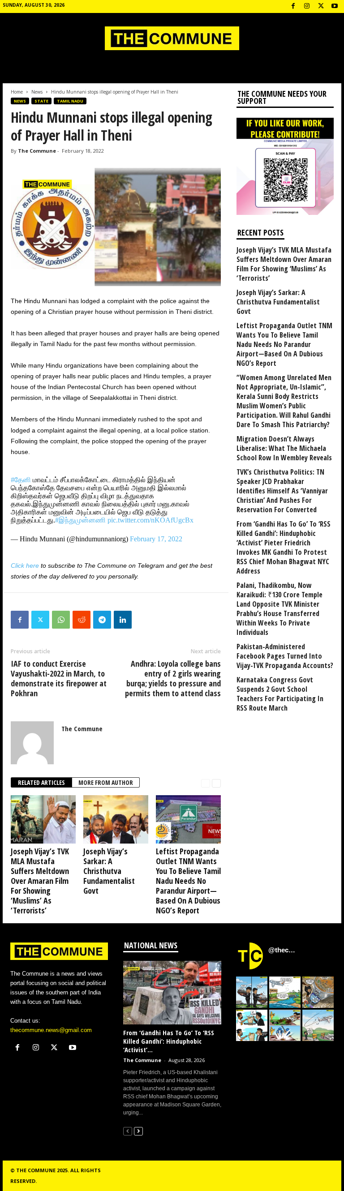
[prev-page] (205, 783)
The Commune (37, 150)
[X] (320, 6)
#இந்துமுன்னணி (80, 520)
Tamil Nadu (70, 101)
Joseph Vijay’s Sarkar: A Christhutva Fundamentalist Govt (109, 871)
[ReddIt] (81, 620)
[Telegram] (102, 620)
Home (17, 92)
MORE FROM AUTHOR (105, 782)
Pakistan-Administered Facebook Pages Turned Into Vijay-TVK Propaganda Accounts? (284, 656)
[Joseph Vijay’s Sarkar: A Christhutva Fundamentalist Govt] (115, 819)
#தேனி (21, 480)
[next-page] (216, 783)
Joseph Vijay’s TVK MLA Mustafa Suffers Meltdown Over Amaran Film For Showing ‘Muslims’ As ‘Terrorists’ (40, 881)
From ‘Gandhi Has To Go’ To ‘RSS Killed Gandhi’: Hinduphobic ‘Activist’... (168, 1041)
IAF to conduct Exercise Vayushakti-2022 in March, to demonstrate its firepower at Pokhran (59, 678)
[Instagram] (306, 6)
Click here (25, 565)
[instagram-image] (251, 992)
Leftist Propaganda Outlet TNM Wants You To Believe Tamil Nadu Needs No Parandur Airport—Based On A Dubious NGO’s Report (188, 881)
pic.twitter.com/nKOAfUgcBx (151, 520)
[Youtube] (334, 6)
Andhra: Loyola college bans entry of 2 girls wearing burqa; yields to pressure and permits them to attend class (173, 678)
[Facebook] (293, 6)
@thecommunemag (283, 950)
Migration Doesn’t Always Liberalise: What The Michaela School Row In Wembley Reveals (284, 448)
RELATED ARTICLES (41, 782)
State (41, 101)
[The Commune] (172, 38)
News (37, 92)
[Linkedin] (123, 620)
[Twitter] (40, 620)
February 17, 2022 (156, 539)
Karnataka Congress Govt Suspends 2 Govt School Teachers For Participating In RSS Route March (279, 694)
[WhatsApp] (61, 620)
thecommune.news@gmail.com (51, 1030)
